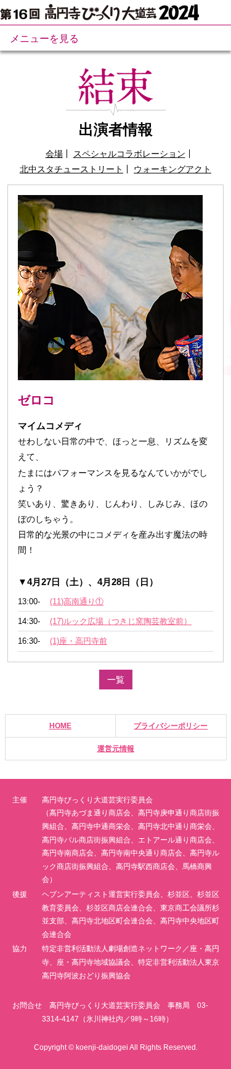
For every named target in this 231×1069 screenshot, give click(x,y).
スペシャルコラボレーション (129, 154)
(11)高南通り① (76, 601)
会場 (54, 154)
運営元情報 (115, 748)
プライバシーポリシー (171, 726)
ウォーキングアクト (172, 169)
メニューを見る (44, 38)
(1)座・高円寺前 (78, 641)
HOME (60, 726)
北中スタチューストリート (71, 169)
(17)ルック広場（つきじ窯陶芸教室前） (121, 621)
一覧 (115, 679)
